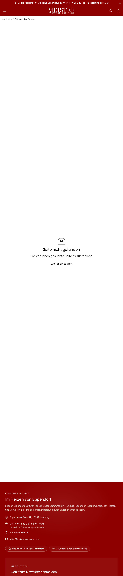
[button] (118, 10)
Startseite (7, 19)
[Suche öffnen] (111, 10)
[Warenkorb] (118, 10)
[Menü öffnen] (4, 10)
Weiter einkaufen (61, 263)
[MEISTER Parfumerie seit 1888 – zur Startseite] (61, 11)
